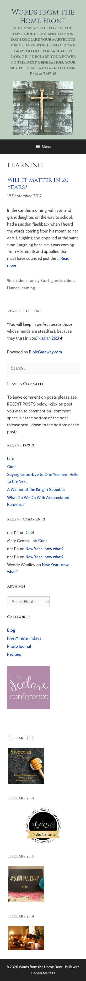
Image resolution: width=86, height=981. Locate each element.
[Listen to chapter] (61, 338)
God (45, 280)
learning (28, 288)
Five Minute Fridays (24, 638)
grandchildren (62, 280)
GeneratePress (43, 973)
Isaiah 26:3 (49, 338)
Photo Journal (19, 646)
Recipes (14, 654)
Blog (11, 630)
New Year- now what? (45, 548)
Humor (13, 288)
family (33, 280)
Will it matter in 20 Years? (38, 183)
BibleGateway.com (45, 352)
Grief (11, 466)
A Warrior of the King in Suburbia (36, 489)
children (20, 280)
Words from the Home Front (43, 17)
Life (10, 458)
